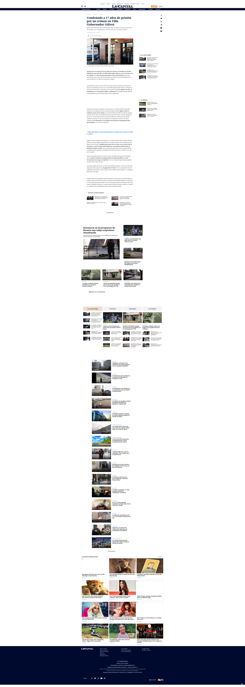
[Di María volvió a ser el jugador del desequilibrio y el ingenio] (148, 104)
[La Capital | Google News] (104, 678)
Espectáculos (142, 9)
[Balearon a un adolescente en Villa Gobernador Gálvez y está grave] (97, 204)
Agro (134, 9)
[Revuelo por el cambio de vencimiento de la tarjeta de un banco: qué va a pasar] (92, 327)
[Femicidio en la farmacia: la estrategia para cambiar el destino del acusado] (148, 77)
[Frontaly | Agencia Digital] (160, 680)
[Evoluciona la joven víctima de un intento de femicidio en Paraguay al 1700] (152, 339)
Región (105, 9)
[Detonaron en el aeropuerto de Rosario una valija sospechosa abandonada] (101, 246)
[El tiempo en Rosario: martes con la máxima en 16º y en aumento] (148, 115)
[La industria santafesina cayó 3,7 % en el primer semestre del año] (112, 517)
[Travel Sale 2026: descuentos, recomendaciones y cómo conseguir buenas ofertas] (112, 441)
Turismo (150, 9)
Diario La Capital (103, 648)
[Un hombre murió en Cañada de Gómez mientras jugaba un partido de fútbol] (112, 416)
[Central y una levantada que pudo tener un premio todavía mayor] (148, 110)
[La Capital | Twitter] (95, 678)
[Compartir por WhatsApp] (161, 21)
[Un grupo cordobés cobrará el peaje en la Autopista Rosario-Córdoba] (90, 278)
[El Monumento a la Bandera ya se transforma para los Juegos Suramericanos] (112, 390)
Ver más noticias (111, 551)
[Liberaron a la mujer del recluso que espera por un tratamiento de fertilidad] (112, 530)
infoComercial (102, 654)
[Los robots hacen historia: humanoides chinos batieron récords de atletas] (112, 542)
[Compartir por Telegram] (161, 25)
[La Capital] (122, 6)
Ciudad (98, 9)
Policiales (127, 9)
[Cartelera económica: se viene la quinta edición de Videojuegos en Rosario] (112, 492)
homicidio (101, 14)
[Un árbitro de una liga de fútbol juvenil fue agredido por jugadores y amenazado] (122, 198)
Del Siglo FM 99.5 (145, 648)
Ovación (112, 9)
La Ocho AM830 (124, 648)
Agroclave (102, 652)
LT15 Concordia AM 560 (126, 651)
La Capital (89, 14)
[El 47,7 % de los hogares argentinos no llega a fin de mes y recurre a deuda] (112, 504)
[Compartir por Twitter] (161, 18)
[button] (82, 6)
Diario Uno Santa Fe (104, 650)
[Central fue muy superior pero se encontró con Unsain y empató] (112, 345)
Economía (119, 9)
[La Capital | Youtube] (101, 678)
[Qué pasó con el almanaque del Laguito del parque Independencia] (148, 71)
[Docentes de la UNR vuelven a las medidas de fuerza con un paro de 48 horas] (112, 466)
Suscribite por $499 (154, 6)
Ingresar (160, 6)
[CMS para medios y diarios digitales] (153, 680)
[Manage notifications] (242, 684)
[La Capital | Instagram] (98, 678)
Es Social (158, 9)
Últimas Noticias (86, 9)
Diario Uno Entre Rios (104, 651)
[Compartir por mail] (161, 31)
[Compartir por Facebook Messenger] (161, 28)
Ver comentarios (110, 212)
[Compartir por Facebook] (161, 15)
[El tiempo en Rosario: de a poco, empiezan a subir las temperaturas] (112, 479)
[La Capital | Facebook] (92, 678)
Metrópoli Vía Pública (104, 655)
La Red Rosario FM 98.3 (126, 650)
